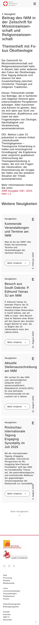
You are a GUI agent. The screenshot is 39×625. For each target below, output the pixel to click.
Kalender (7, 614)
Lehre (5, 588)
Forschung (7, 578)
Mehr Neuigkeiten (19, 511)
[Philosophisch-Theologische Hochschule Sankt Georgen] (15, 555)
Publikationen (9, 596)
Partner (6, 599)
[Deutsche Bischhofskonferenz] (15, 545)
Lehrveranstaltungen (11, 591)
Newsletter (7, 620)
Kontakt (6, 612)
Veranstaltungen (10, 594)
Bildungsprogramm (11, 607)
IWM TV (6, 617)
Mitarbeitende (9, 583)
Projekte (6, 580)
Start (5, 575)
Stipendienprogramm (11, 604)
